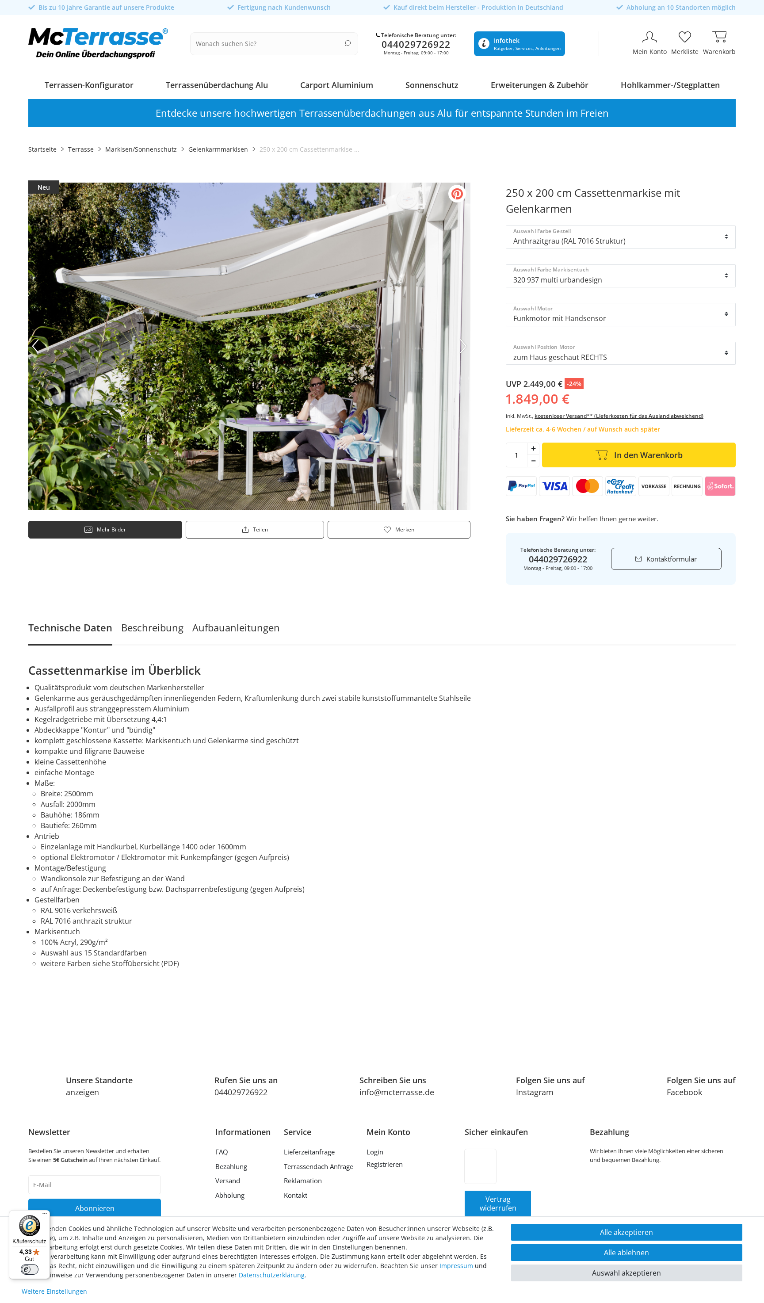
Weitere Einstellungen (54, 1291)
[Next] (463, 346)
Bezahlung (231, 1166)
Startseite (42, 149)
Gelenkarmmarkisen (218, 149)
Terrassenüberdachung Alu (217, 85)
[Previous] (35, 346)
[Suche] (347, 43)
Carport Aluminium (336, 85)
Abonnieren (95, 1208)
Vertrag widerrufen (498, 1203)
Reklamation (303, 1180)
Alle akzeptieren (626, 1232)
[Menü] (44, 1215)
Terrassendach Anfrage (318, 1166)
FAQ (221, 1151)
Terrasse (81, 149)
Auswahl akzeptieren (626, 1273)
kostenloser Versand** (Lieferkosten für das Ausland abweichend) (619, 416)
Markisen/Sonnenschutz (141, 149)
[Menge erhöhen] (533, 449)
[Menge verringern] (533, 461)
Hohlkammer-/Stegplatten (670, 85)
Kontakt (295, 1195)
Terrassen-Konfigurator (89, 85)
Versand (227, 1180)
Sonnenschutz (431, 85)
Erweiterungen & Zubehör (539, 85)
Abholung (229, 1195)
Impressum (456, 1265)
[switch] (29, 1269)
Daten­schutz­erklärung (272, 1275)
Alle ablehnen (626, 1252)
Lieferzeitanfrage (309, 1151)
